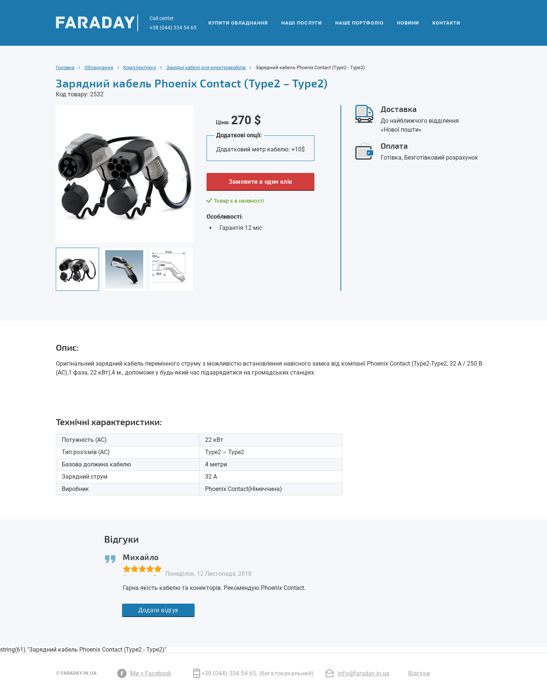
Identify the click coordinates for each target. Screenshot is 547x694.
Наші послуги (301, 23)
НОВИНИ (408, 23)
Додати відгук (158, 610)
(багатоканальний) (286, 673)
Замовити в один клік (260, 181)
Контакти (446, 23)
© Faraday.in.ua (76, 673)
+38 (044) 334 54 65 (229, 673)
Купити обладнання (238, 23)
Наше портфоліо (359, 23)
